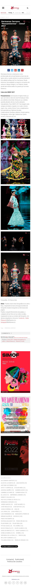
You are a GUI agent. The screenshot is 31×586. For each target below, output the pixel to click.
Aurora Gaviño (7, 490)
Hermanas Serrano (10, 328)
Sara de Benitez (7, 530)
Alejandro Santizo (9, 480)
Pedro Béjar (21, 521)
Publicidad (19, 559)
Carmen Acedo (21, 490)
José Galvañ (19, 504)
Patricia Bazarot (8, 521)
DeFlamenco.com (15, 579)
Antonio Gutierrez (9, 485)
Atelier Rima (19, 487)
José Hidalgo (6, 507)
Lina (16, 509)
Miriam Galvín (6, 516)
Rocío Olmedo (21, 528)
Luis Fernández (7, 514)
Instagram (4, 322)
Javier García (7, 504)
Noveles (17, 516)
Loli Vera (5, 511)
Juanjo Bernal (7, 509)
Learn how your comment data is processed (20, 337)
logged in (6, 336)
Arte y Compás (7, 487)
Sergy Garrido (22, 530)
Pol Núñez (18, 526)
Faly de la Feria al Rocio (10, 499)
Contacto (9, 559)
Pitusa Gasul (6, 526)
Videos (22, 535)
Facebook (21, 318)
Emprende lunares (18, 495)
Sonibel (20, 533)
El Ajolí (5, 495)
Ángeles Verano (21, 540)
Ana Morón (21, 483)
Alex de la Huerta (8, 483)
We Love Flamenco (8, 537)
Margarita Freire (22, 514)
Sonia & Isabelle (8, 533)
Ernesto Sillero (8, 497)
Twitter (27, 318)
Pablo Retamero (7, 518)
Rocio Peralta (7, 528)
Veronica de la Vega (9, 535)
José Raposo (19, 507)
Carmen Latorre (7, 492)
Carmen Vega (21, 492)
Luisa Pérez (16, 511)
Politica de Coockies (14, 561)
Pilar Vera (17, 523)
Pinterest (3, 320)
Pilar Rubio (6, 523)
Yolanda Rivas (7, 540)
